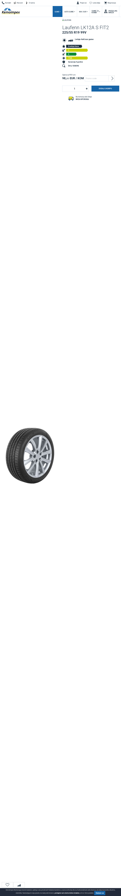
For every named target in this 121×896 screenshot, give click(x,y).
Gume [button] (57, 12)
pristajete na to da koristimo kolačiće (67, 893)
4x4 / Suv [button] (82, 12)
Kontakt (8, 3)
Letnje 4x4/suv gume (84, 39)
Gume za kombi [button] (95, 12)
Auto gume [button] (69, 12)
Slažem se (100, 893)
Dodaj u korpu (105, 89)
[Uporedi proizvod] (19, 884)
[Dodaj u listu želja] (7, 884)
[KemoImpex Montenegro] (11, 11)
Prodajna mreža (112, 12)
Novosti (20, 3)
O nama (32, 3)
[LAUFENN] (66, 20)
